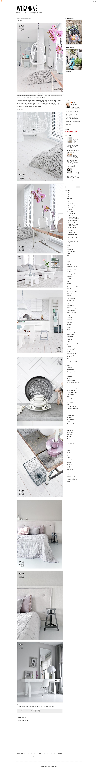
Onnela (69, 421)
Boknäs (68, 452)
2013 (68, 196)
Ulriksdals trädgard (71, 477)
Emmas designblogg (72, 388)
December (70, 199)
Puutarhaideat (70, 336)
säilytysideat (69, 344)
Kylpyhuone (69, 320)
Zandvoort (69, 481)
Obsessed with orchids (73, 237)
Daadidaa (69, 276)
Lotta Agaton (42, 97)
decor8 (68, 378)
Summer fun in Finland (73, 220)
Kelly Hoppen (70, 394)
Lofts (68, 327)
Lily (68, 404)
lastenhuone (69, 322)
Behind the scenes (71, 266)
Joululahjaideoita (70, 305)
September (71, 205)
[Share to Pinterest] (39, 710)
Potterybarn (69, 472)
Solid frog (69, 434)
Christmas (69, 268)
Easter (68, 283)
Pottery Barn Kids (71, 471)
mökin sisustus (70, 332)
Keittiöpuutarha (70, 310)
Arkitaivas (69, 376)
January (70, 253)
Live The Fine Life (71, 406)
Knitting (68, 319)
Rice (68, 474)
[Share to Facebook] (38, 710)
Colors (22, 711)
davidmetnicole (70, 454)
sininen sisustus (70, 348)
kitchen (68, 317)
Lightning (69, 324)
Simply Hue (70, 432)
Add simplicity (70, 369)
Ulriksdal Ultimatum (72, 239)
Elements (69, 386)
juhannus (69, 307)
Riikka (23, 710)
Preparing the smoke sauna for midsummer (73, 218)
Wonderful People (38, 711)
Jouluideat (69, 303)
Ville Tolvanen (70, 441)
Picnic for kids (71, 215)
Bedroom (69, 264)
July (69, 209)
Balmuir (68, 450)
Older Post (59, 753)
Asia (68, 261)
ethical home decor (71, 286)
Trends (68, 358)
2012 (68, 198)
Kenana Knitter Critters (72, 460)
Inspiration (32, 711)
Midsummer (69, 331)
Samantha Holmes (71, 476)
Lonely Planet (70, 466)
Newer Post (20, 753)
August (70, 207)
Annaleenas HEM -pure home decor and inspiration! (72, 373)
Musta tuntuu (70, 419)
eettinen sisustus (70, 285)
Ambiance (69, 449)
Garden (68, 297)
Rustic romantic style (71, 343)
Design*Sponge (71, 380)
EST (68, 455)
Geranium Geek (71, 232)
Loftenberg (69, 464)
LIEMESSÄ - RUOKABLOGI (70, 401)
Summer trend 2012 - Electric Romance (73, 228)
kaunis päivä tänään (72, 392)
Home (40, 753)
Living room (69, 326)
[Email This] (34, 710)
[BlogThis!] (35, 710)
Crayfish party (70, 273)
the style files (70, 436)
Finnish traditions (71, 291)
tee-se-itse (69, 355)
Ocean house (70, 469)
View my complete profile (71, 126)
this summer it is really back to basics (73, 225)
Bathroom (69, 262)
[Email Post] (31, 710)
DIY (67, 279)
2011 (68, 255)
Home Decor (26, 711)
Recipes (68, 339)
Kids (68, 315)
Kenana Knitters (70, 312)
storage (68, 351)
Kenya (68, 314)
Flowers (68, 293)
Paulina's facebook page (41, 100)
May (69, 245)
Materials (69, 329)
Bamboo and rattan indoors (72, 235)
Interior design (70, 302)
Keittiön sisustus (70, 308)
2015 (68, 192)
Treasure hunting (72, 213)
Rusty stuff (70, 230)
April (69, 247)
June (69, 211)
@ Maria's (69, 367)
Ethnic (68, 288)
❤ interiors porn (71, 443)
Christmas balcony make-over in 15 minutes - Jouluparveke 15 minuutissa (73, 141)
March (69, 249)
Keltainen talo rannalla (72, 396)
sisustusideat (70, 349)
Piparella (69, 428)
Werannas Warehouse (72, 479)
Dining (68, 278)
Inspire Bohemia (71, 390)
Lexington (69, 462)
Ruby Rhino (70, 430)
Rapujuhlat (69, 337)
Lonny (68, 467)
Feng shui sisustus (71, 290)
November (70, 201)
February (70, 251)
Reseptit (69, 341)
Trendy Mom (70, 438)
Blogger (55, 766)
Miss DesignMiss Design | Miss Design (73, 414)
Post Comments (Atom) (28, 756)
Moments (69, 417)
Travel (68, 356)
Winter (68, 360)
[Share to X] (36, 710)
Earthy (68, 281)
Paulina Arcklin (40, 93)
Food (68, 295)
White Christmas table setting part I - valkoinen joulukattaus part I (73, 155)
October (70, 203)
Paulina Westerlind (71, 426)
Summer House (70, 353)
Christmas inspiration (71, 269)
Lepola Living (70, 398)
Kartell (68, 457)
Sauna (68, 346)
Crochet (68, 274)
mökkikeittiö (69, 334)
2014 (68, 194)
